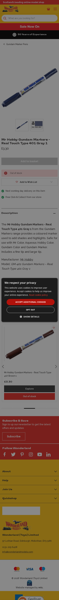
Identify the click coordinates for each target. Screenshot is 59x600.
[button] (29, 316)
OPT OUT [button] (30, 310)
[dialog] (30, 300)
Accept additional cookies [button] (30, 302)
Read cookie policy (38, 294)
